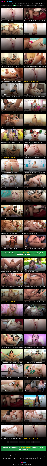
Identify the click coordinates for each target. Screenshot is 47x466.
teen (24, 459)
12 (34, 442)
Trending (27, 5)
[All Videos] (14, 5)
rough (26, 459)
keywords (22, 460)
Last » (38, 442)
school (13, 460)
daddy (10, 460)
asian (34, 459)
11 (31, 442)
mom (5, 460)
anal (15, 459)
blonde (2, 460)
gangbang (19, 459)
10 (29, 442)
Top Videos (20, 5)
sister (7, 460)
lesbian (36, 459)
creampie (30, 459)
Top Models (34, 5)
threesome (44, 459)
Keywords (41, 5)
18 (21, 459)
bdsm (40, 459)
